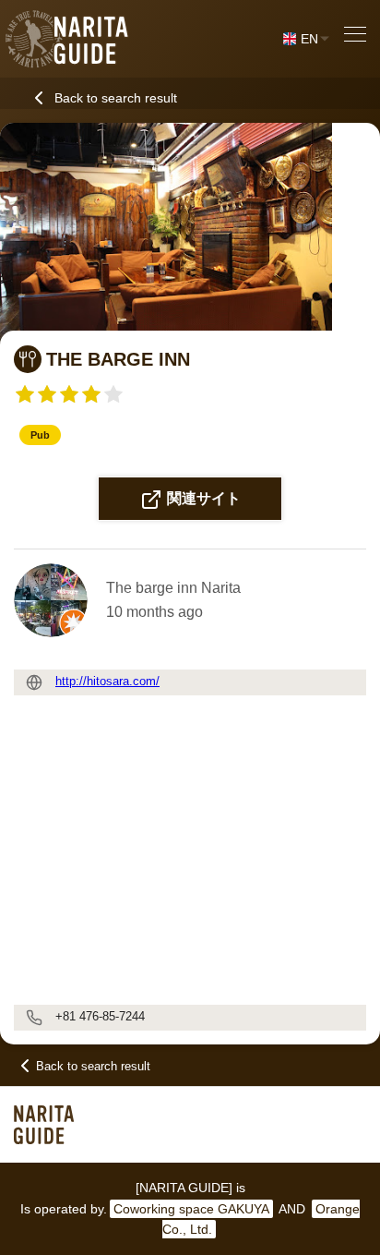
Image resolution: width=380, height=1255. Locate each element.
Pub (40, 434)
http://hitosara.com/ (107, 681)
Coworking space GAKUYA (191, 1208)
